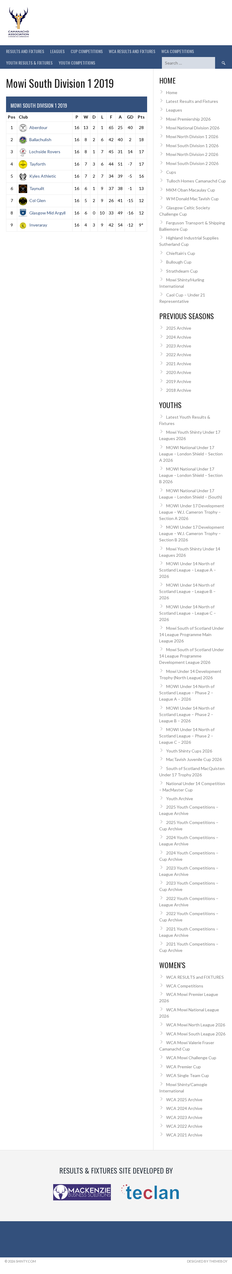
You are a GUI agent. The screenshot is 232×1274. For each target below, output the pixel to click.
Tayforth (37, 163)
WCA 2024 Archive (184, 1108)
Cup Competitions (87, 51)
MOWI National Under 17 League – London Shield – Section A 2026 (191, 454)
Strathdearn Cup (182, 271)
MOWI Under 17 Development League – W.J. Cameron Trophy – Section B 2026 (191, 533)
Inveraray (38, 224)
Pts (141, 116)
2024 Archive (178, 337)
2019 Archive (178, 381)
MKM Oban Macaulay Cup (190, 189)
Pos (11, 116)
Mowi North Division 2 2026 (192, 154)
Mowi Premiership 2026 (188, 119)
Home (171, 92)
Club (23, 116)
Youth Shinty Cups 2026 (189, 750)
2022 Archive (178, 354)
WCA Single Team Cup (187, 1075)
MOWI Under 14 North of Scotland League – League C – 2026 (187, 613)
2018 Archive (178, 390)
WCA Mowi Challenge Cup (191, 1057)
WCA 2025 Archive (184, 1099)
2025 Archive (178, 328)
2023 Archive (178, 345)
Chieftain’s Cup (180, 253)
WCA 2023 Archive (184, 1117)
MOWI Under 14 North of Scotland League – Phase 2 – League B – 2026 (186, 714)
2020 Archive (178, 372)
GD (130, 116)
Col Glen (37, 200)
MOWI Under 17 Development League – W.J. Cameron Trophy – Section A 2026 (191, 512)
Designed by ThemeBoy (207, 1261)
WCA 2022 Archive (184, 1126)
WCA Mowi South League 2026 (195, 1033)
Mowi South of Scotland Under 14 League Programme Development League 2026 (191, 656)
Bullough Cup (179, 262)
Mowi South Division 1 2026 (192, 145)
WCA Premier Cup (183, 1066)
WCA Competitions (184, 985)
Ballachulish (40, 139)
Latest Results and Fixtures (192, 101)
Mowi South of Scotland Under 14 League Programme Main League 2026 (191, 634)
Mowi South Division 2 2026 (192, 163)
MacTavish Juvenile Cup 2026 (194, 759)
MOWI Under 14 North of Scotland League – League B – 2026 (187, 591)
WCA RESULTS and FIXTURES (132, 51)
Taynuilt (36, 188)
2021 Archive (178, 363)
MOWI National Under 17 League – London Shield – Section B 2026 (191, 475)
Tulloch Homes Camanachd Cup (196, 180)
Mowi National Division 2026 (192, 127)
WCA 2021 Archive (184, 1134)
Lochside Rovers (44, 151)
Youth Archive (179, 798)
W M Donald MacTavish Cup (192, 198)
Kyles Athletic (42, 176)
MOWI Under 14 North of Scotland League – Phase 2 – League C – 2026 (186, 736)
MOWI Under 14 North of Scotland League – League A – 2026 (187, 570)
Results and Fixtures (25, 51)
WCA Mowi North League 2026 (195, 1024)
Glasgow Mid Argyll (47, 212)
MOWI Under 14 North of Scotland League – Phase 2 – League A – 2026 (186, 693)
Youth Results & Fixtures (29, 62)
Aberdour (38, 127)
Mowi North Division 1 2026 (192, 136)
